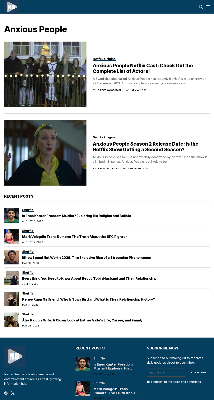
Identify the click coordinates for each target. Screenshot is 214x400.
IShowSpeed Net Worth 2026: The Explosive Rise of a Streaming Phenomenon (86, 257)
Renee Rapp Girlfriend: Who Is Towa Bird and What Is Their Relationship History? (88, 299)
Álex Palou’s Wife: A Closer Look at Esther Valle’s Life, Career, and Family (82, 320)
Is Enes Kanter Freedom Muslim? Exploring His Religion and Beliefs (76, 216)
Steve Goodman (109, 90)
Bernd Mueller (108, 168)
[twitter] (13, 393)
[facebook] (6, 393)
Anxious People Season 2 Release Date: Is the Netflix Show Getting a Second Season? (145, 147)
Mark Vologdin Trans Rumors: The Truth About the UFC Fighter (74, 237)
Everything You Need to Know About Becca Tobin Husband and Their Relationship (89, 278)
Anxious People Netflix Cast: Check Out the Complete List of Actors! (143, 68)
